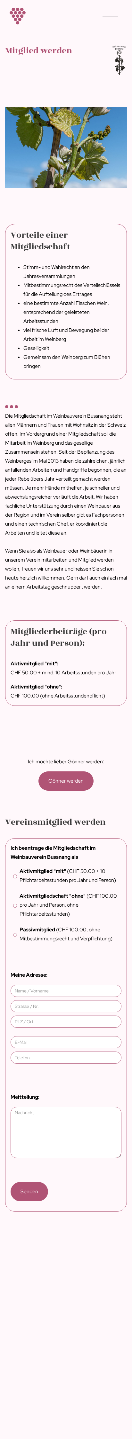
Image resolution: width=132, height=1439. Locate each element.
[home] (16, 16)
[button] (110, 16)
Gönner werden (66, 780)
